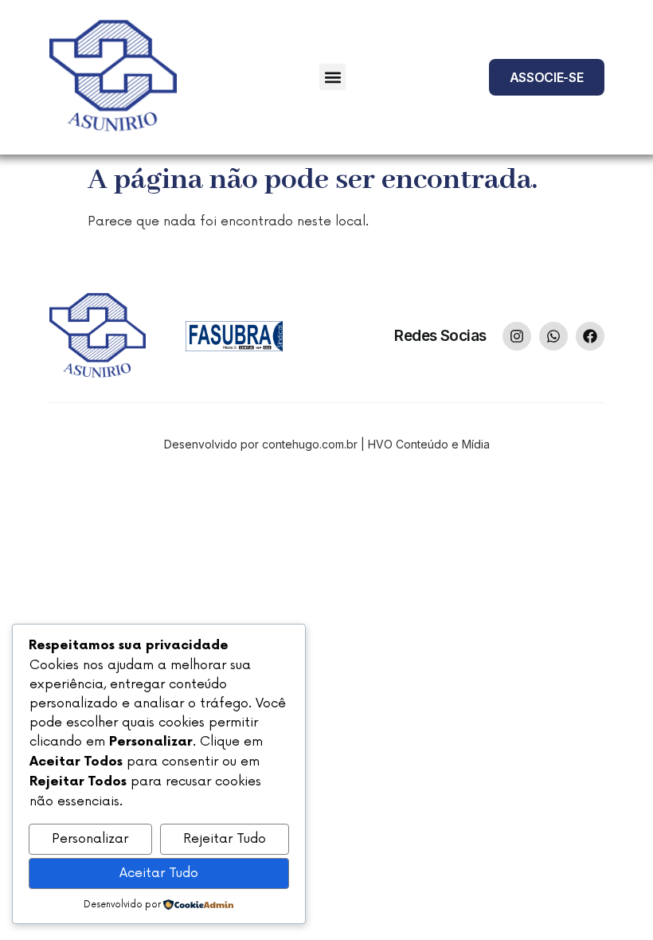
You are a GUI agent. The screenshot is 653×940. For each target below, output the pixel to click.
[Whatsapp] (553, 336)
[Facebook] (590, 336)
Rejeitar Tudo (224, 839)
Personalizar (90, 839)
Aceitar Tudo (158, 873)
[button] (332, 77)
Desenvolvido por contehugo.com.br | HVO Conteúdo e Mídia (327, 444)
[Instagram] (516, 336)
